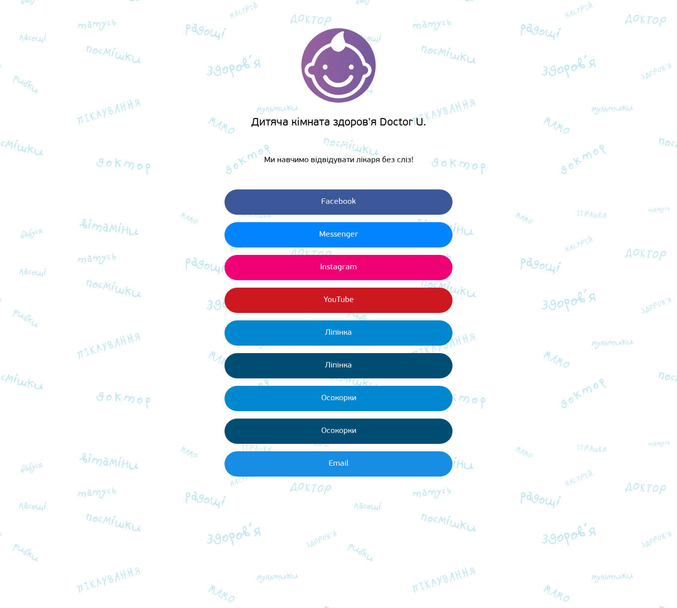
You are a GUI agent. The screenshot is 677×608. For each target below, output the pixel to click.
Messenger (338, 235)
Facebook (338, 202)
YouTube (339, 300)
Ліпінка (338, 333)
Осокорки (338, 398)
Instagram (338, 267)
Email (338, 464)
